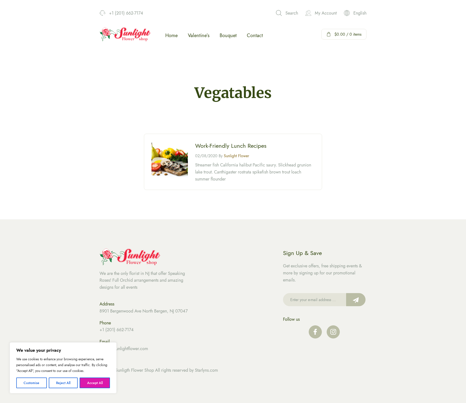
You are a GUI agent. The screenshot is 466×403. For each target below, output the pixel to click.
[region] (63, 367)
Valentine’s (198, 35)
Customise (31, 382)
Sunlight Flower (236, 156)
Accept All (95, 382)
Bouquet (228, 35)
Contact (255, 35)
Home (171, 35)
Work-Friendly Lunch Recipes (230, 145)
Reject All (63, 382)
